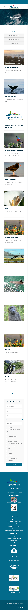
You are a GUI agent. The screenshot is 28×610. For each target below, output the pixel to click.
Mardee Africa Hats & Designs (14, 502)
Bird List (7, 349)
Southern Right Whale (11, 96)
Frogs (6, 208)
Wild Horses (8, 265)
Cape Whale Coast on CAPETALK (14, 492)
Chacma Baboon (9, 323)
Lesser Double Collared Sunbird (14, 150)
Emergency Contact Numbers (14, 538)
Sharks (7, 294)
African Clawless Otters (11, 67)
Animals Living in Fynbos (11, 237)
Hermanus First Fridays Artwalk (14, 512)
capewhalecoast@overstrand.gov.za (14, 530)
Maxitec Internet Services (14, 605)
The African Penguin (10, 376)
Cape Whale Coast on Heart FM (14, 488)
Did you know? (14, 540)
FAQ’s (14, 542)
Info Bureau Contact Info (14, 536)
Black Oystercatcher (11, 179)
